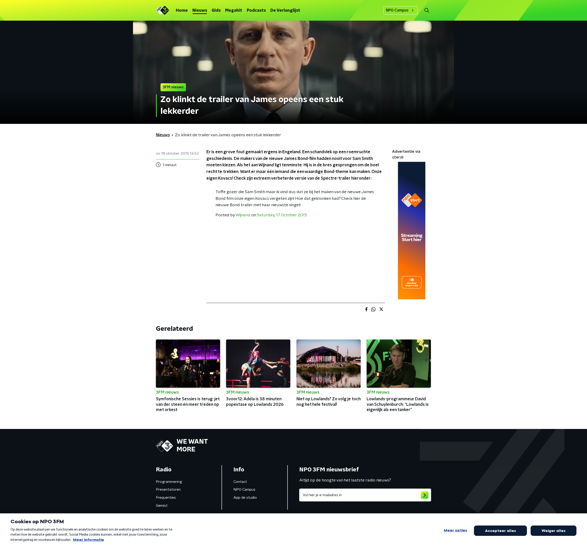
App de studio (245, 497)
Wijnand (242, 215)
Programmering (169, 482)
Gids (216, 10)
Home (182, 10)
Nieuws (199, 10)
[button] (426, 10)
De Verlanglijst (285, 10)
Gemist (162, 505)
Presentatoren (168, 489)
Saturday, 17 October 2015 (282, 215)
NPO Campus (397, 10)
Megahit (233, 10)
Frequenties (166, 497)
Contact (240, 482)
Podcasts (256, 10)
